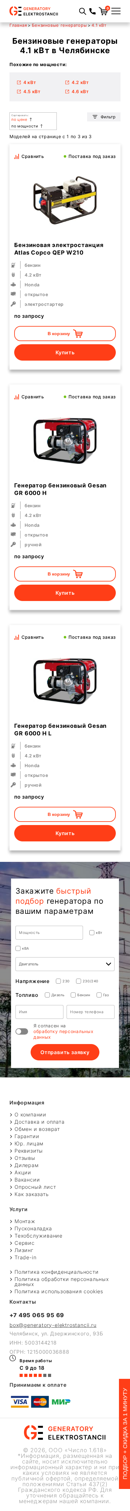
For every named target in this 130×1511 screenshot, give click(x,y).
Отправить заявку (65, 1052)
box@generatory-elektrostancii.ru (53, 1325)
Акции (23, 1172)
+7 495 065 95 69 (36, 1315)
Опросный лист (35, 1186)
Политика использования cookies (59, 1291)
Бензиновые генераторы (59, 25)
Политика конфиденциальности (57, 1271)
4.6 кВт (80, 91)
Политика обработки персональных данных (62, 1282)
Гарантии (27, 1136)
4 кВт (29, 82)
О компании (30, 1114)
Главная (18, 25)
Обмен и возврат (37, 1129)
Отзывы (25, 1157)
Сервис (25, 1242)
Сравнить (32, 156)
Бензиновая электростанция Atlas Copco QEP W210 (58, 249)
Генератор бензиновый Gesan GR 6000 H (60, 489)
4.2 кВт (80, 82)
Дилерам (27, 1165)
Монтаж (25, 1221)
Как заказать (32, 1194)
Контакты (22, 1302)
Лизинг (24, 1250)
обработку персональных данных (63, 1034)
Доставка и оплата (40, 1121)
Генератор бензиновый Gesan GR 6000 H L (60, 729)
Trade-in (25, 1257)
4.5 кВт (32, 91)
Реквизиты (29, 1150)
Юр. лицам (29, 1143)
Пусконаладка (33, 1228)
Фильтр (108, 116)
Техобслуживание (38, 1235)
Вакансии (27, 1179)
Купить (65, 352)
